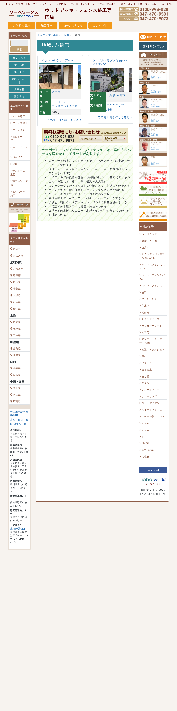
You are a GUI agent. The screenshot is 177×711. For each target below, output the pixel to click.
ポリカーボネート (152, 325)
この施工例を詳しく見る (63, 120)
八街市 (56, 92)
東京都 (17, 275)
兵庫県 (17, 368)
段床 (15, 164)
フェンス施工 (20, 123)
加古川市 (18, 255)
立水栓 (145, 305)
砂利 (144, 436)
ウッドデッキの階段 (65, 106)
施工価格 (47, 25)
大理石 (145, 456)
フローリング (149, 396)
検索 (19, 49)
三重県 (17, 335)
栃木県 (17, 308)
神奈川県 (18, 268)
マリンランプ (149, 299)
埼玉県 (17, 282)
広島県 (17, 401)
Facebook (153, 470)
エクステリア (115, 105)
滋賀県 (17, 375)
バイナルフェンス (152, 409)
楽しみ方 (19, 96)
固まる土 (147, 369)
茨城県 (17, 295)
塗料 (144, 292)
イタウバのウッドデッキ (58, 60)
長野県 (17, 355)
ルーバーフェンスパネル (152, 277)
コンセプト (100, 25)
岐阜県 (17, 328)
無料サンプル (153, 46)
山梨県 (17, 348)
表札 (144, 356)
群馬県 (17, 302)
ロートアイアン (151, 403)
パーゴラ (17, 157)
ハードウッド (149, 234)
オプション (18, 129)
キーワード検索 (18, 35)
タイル (145, 383)
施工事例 (19, 71)
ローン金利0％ (72, 25)
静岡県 (17, 322)
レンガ (145, 429)
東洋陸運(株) (17, 528)
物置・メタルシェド (153, 349)
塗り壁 (145, 376)
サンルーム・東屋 (19, 172)
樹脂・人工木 (149, 240)
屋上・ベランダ (19, 148)
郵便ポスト (148, 363)
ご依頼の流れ (21, 25)
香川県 (17, 388)
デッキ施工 (18, 116)
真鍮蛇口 (147, 312)
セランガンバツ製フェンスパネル (152, 256)
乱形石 (145, 423)
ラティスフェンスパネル (152, 266)
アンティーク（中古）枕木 (150, 340)
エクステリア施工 (19, 193)
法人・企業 (19, 58)
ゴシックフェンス (152, 285)
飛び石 (145, 443)
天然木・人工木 (19, 80)
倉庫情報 (19, 89)
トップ (41, 35)
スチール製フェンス (153, 416)
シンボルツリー (151, 389)
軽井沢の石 (148, 450)
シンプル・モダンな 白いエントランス (110, 62)
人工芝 (145, 332)
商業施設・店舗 (19, 183)
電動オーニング (19, 138)
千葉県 (17, 288)
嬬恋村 (17, 248)
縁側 (109, 109)
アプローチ (59, 102)
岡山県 (17, 394)
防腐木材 (147, 247)
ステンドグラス (151, 319)
